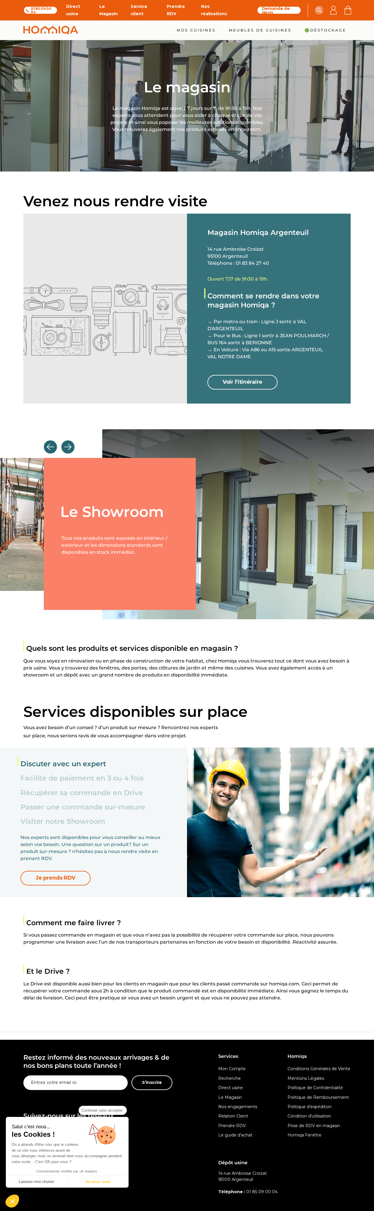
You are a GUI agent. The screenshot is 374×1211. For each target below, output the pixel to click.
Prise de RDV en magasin (314, 1125)
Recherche (229, 1078)
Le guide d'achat (235, 1135)
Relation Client (233, 1116)
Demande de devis (276, 10)
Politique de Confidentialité (315, 1087)
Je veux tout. (98, 1181)
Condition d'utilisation (309, 1116)
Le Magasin (108, 10)
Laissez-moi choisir (36, 1181)
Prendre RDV (176, 10)
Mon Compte (232, 1068)
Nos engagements (237, 1106)
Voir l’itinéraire (242, 382)
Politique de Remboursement (318, 1097)
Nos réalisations (214, 10)
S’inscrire (152, 1082)
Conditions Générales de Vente (319, 1068)
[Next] (68, 447)
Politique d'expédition (310, 1106)
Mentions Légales (306, 1078)
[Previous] (50, 447)
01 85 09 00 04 (41, 10)
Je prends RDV (55, 878)
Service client (139, 10)
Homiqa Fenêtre (304, 1135)
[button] (319, 10)
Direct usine (73, 10)
